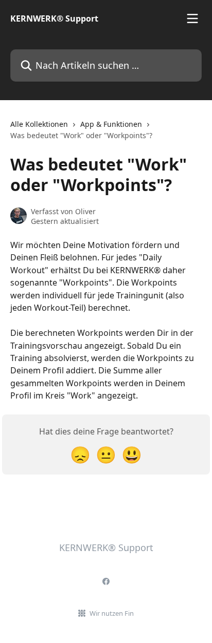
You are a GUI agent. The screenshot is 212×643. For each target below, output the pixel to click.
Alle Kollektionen (39, 124)
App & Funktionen (111, 124)
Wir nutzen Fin (112, 613)
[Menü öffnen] (192, 18)
